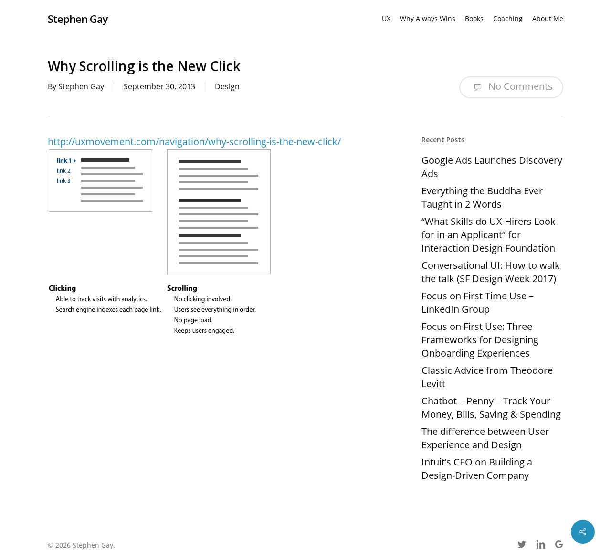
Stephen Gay (78, 18)
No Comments (519, 86)
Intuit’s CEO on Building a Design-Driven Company (476, 468)
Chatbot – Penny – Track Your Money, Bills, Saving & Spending (491, 407)
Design (227, 86)
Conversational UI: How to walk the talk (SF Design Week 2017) (490, 272)
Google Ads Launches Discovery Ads (491, 167)
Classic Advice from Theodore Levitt (487, 377)
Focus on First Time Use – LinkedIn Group (477, 302)
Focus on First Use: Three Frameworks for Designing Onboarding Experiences (479, 339)
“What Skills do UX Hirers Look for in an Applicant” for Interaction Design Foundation (488, 234)
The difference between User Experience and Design (485, 438)
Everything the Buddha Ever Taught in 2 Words (482, 197)
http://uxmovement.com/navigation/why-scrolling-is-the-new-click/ (194, 141)
